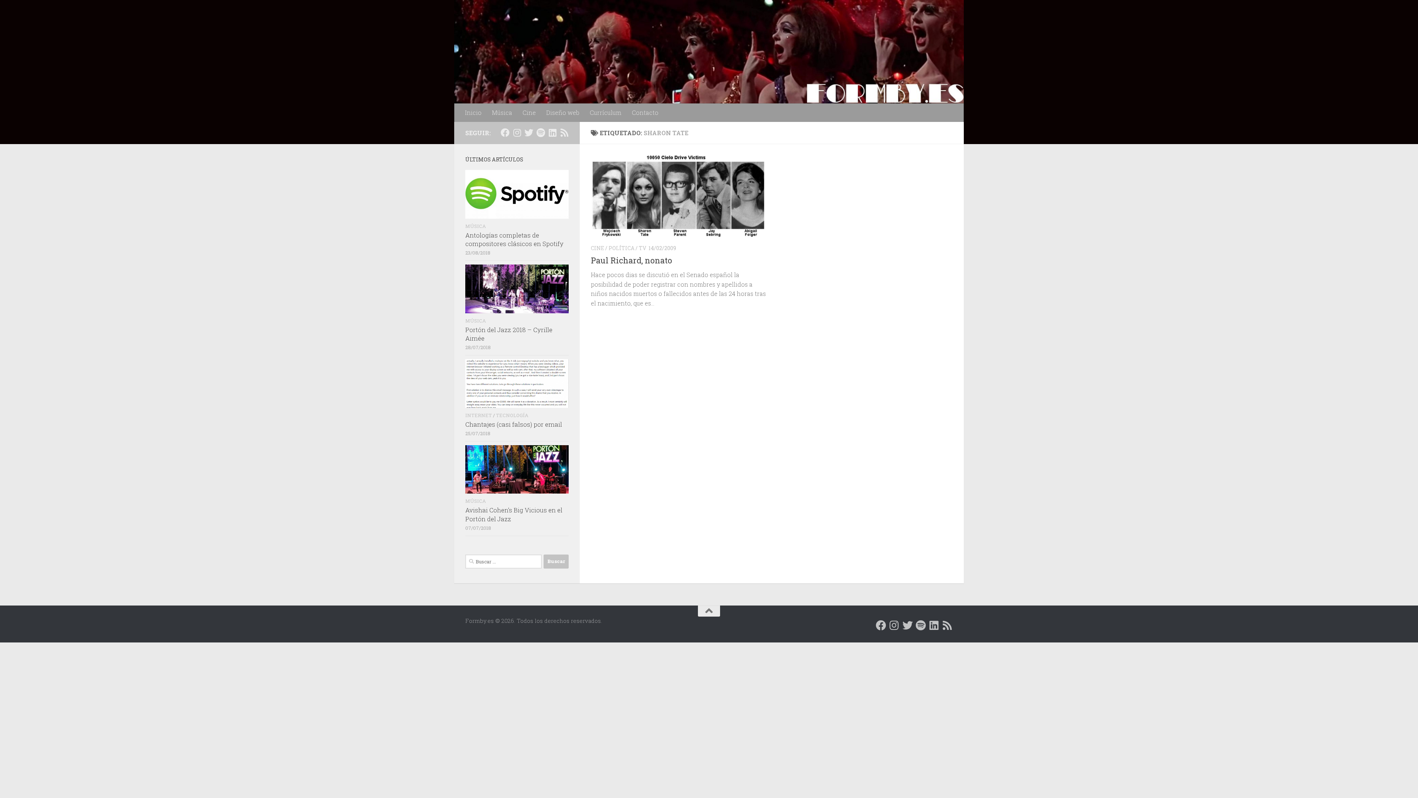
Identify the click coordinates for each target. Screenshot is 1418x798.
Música (502, 112)
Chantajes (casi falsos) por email (513, 424)
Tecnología (512, 415)
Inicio (473, 112)
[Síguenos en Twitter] (528, 132)
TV (642, 248)
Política (621, 248)
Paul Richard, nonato (631, 260)
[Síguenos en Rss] (564, 132)
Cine (529, 112)
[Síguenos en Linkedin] (552, 132)
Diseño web (562, 112)
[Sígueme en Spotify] (540, 132)
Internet (478, 415)
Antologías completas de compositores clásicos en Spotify (514, 239)
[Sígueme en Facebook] (505, 132)
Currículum (605, 112)
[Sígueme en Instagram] (517, 132)
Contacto (645, 112)
